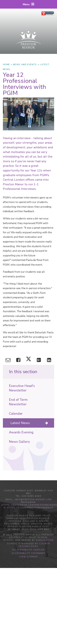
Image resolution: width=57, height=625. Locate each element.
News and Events (25, 64)
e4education (45, 540)
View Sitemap (28, 556)
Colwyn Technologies (34, 545)
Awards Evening (21, 432)
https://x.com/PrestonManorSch (30, 507)
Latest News (20, 423)
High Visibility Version (28, 549)
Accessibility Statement (28, 553)
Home (6, 64)
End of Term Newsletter (18, 402)
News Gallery (19, 441)
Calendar (15, 413)
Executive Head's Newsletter (22, 388)
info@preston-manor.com (33, 499)
